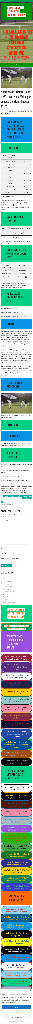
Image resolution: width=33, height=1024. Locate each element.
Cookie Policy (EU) (8, 599)
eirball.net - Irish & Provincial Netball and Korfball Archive (16, 708)
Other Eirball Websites (9, 602)
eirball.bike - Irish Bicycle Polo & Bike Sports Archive (16, 942)
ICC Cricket (6, 584)
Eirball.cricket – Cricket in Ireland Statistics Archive (17, 42)
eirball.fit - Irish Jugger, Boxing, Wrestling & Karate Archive (16, 958)
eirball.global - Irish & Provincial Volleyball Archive (16, 700)
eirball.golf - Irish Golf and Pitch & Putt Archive (16, 820)
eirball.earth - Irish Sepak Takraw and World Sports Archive (16, 753)
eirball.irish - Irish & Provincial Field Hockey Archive (17, 804)
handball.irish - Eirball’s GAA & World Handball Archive (16, 847)
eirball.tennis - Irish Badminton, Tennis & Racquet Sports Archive (16, 828)
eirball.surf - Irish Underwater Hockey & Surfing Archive (16, 974)
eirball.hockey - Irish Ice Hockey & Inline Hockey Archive (16, 676)
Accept (17, 1007)
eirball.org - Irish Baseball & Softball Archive (16, 684)
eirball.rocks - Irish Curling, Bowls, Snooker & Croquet (16, 910)
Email (3, 548)
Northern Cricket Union (9, 589)
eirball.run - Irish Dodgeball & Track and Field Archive (16, 950)
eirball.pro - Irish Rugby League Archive (16, 716)
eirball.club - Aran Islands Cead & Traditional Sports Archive (17, 887)
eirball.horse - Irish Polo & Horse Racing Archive (16, 934)
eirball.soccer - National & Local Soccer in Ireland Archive (16, 788)
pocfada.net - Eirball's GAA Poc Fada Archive (16, 871)
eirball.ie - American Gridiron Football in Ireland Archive (16, 657)
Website (3, 553)
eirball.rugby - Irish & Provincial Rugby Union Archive (16, 796)
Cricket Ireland (13, 111)
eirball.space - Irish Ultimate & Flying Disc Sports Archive (16, 761)
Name (3, 543)
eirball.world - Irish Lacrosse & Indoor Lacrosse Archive (17, 692)
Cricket (6, 496)
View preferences (16, 1017)
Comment (4, 521)
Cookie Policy (12, 1021)
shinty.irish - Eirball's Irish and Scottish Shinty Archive (16, 863)
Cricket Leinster (7, 586)
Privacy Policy (19, 1021)
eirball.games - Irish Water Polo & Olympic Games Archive (16, 918)
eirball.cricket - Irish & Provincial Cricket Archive (16, 812)
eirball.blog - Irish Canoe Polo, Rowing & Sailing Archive (17, 926)
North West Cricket (8, 592)
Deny (16, 1012)
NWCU (29, 498)
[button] (30, 991)
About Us (5, 594)
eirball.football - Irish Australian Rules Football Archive (16, 724)
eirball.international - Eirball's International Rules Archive (16, 879)
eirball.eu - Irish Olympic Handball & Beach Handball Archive (16, 734)
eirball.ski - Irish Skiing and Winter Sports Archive (16, 966)
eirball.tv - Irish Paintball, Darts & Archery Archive (16, 982)
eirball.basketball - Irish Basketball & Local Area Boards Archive (16, 667)
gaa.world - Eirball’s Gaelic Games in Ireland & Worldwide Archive (16, 838)
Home (4, 576)
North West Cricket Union (24, 111)
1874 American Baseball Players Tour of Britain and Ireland (7, 504)
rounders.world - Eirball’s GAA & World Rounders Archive (16, 855)
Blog (4, 579)
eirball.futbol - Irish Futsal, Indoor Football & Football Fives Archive (16, 744)
